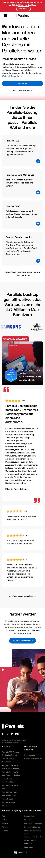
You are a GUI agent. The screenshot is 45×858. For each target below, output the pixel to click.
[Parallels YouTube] (17, 734)
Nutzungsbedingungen (33, 823)
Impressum (28, 847)
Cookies (27, 820)
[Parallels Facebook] (3, 734)
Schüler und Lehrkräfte (33, 759)
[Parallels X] (7, 734)
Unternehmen (29, 755)
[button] (22, 852)
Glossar (5, 823)
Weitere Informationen (12, 76)
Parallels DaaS (7, 799)
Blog (3, 816)
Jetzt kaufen (22, 83)
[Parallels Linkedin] (12, 734)
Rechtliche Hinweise (32, 827)
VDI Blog (5, 820)
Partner (5, 827)
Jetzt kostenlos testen (22, 91)
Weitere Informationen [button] (22, 641)
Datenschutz (29, 816)
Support (5, 831)
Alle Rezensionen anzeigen (21, 596)
